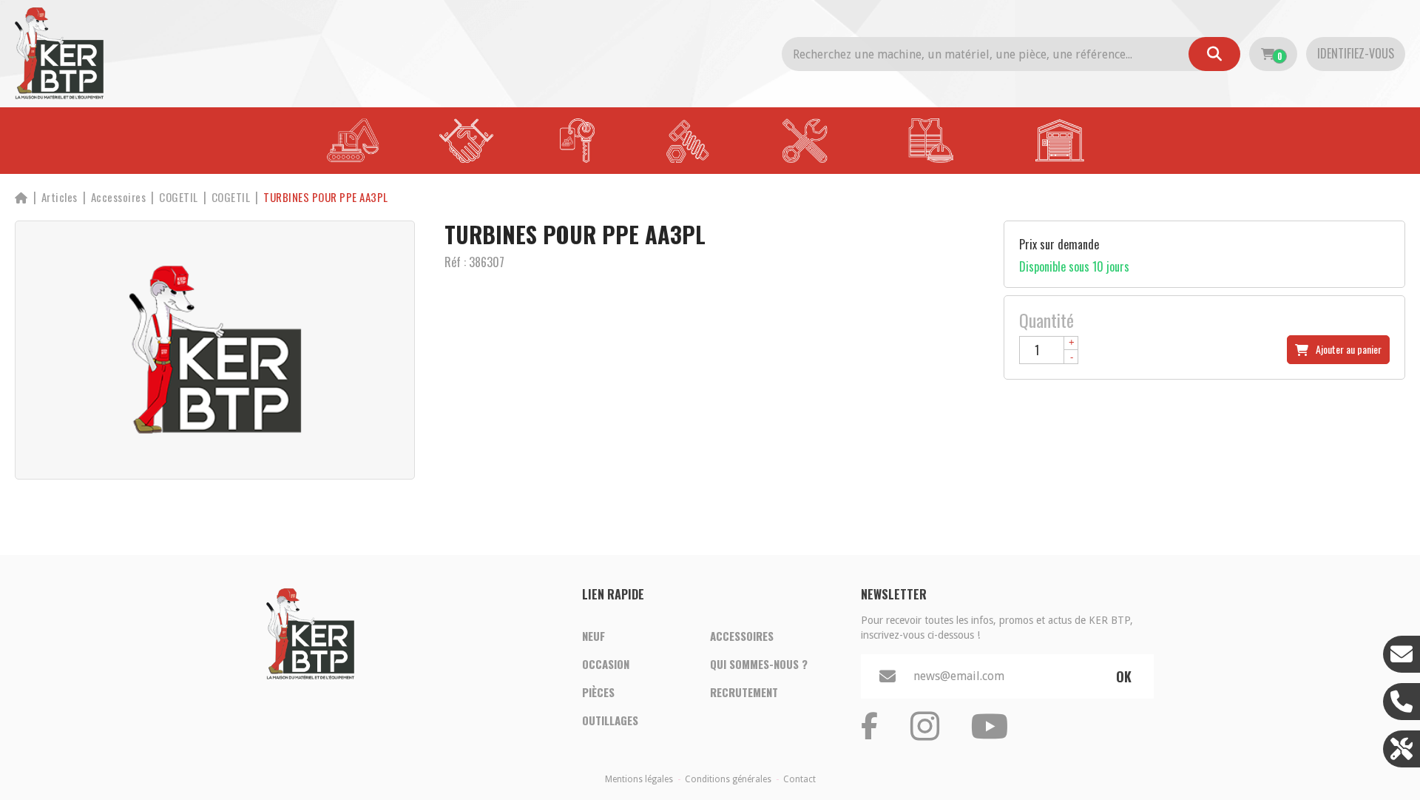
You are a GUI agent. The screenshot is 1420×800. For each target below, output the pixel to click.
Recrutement (744, 692)
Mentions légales (639, 779)
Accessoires (742, 636)
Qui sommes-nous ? (759, 664)
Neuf (593, 636)
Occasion (605, 664)
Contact (799, 779)
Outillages (610, 720)
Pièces (598, 692)
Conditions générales (728, 779)
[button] (325, 197)
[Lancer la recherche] (1214, 54)
